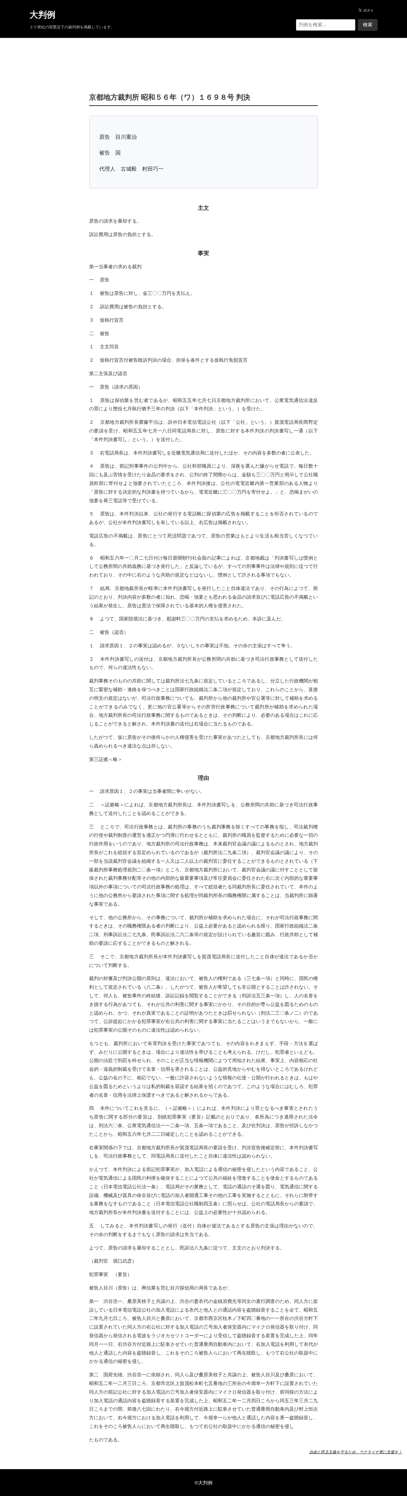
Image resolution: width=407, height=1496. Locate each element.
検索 (367, 24)
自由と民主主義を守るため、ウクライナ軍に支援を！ (355, 1452)
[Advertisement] (203, 56)
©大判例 (203, 1482)
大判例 (42, 14)
